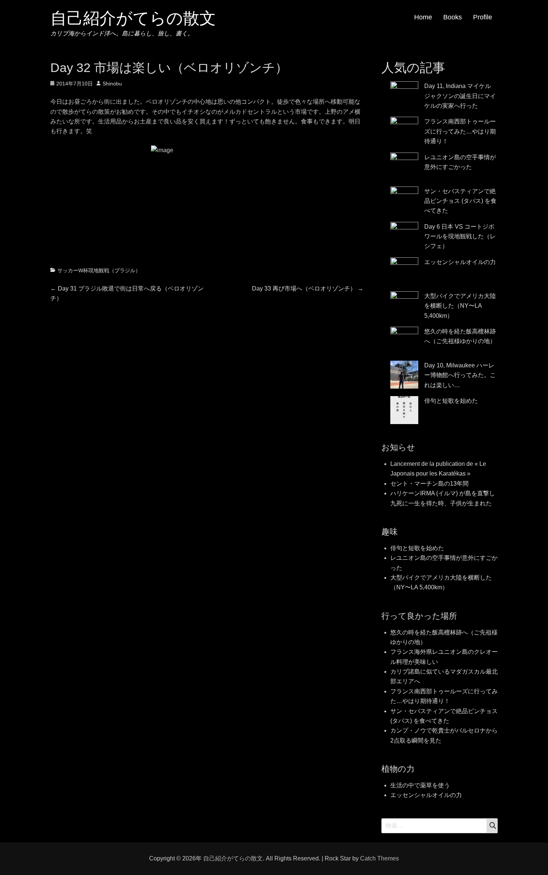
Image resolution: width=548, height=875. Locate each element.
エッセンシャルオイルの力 (460, 262)
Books (452, 17)
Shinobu (112, 84)
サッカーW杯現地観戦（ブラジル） (99, 270)
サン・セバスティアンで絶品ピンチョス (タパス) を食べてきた (460, 201)
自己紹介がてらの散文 (133, 18)
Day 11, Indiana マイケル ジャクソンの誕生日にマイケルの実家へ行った (460, 96)
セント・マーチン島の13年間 (429, 483)
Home (423, 17)
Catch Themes (379, 858)
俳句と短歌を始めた (451, 401)
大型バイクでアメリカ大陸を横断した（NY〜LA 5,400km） (460, 306)
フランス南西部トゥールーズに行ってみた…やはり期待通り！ (460, 131)
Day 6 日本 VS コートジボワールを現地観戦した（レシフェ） (460, 236)
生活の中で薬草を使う (420, 785)
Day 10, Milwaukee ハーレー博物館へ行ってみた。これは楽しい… (460, 375)
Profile (482, 17)
